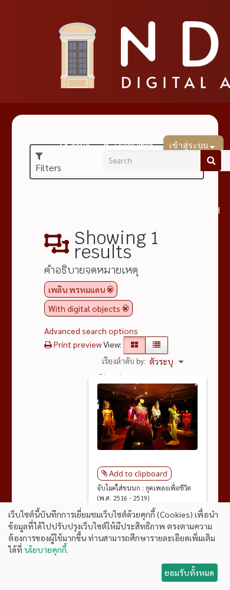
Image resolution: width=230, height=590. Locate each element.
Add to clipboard (138, 473)
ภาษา (80, 146)
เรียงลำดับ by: (124, 361)
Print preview (76, 344)
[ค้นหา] (211, 160)
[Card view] (134, 345)
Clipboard (201, 210)
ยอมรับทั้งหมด (189, 572)
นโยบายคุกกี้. (46, 549)
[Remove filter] (110, 289)
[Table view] (156, 345)
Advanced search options (91, 330)
